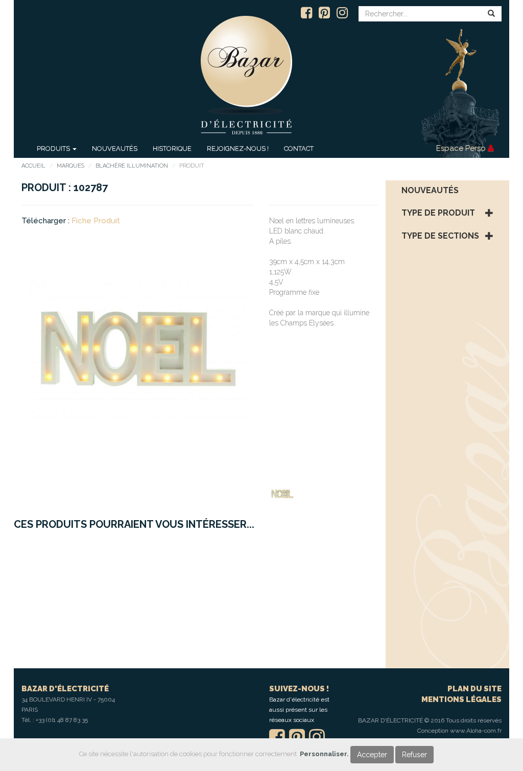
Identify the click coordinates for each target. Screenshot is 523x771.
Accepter (372, 755)
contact (299, 148)
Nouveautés (114, 148)
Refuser (414, 755)
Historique (172, 148)
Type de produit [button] (438, 213)
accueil (33, 165)
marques (70, 165)
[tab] (448, 190)
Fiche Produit (96, 220)
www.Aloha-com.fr (476, 730)
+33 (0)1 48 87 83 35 (62, 719)
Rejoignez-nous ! (238, 148)
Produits (54, 148)
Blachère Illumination (132, 165)
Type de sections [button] (440, 236)
